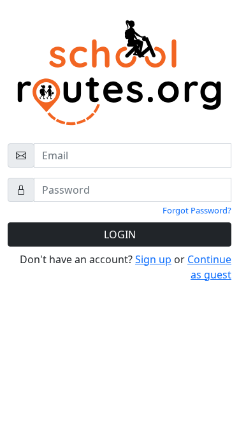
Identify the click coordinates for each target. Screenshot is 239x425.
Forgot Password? (197, 210)
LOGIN (120, 234)
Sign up (153, 259)
